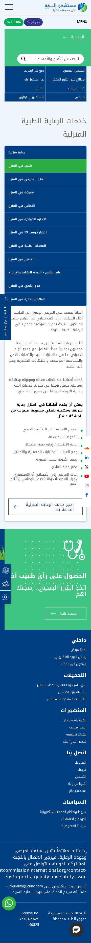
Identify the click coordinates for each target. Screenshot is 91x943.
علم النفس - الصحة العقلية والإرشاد (34, 272)
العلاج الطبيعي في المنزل (27, 179)
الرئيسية (77, 37)
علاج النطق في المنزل (24, 286)
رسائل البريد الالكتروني (70, 657)
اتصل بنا (80, 762)
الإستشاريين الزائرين (31, 97)
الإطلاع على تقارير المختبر (68, 79)
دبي (5, 299)
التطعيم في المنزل (22, 259)
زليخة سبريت (77, 727)
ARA (18, 22)
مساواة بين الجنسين (72, 692)
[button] (76, 930)
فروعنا (82, 769)
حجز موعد (33, 22)
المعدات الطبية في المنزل (27, 246)
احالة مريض (78, 650)
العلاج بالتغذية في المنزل (26, 299)
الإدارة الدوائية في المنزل (27, 219)
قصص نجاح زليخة (74, 741)
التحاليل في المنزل (21, 206)
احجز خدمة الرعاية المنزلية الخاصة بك (50, 506)
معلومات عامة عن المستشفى (66, 699)
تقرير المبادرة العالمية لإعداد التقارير (61, 685)
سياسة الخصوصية (74, 826)
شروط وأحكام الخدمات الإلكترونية (63, 812)
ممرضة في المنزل (21, 192)
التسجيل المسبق (74, 70)
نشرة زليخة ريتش (74, 720)
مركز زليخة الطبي (5, 328)
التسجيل (80, 776)
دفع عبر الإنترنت (34, 70)
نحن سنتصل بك (34, 79)
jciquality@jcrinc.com (26, 886)
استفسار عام (77, 791)
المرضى (80, 97)
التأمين (39, 88)
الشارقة (5, 310)
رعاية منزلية (16, 152)
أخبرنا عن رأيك (76, 88)
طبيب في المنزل (20, 166)
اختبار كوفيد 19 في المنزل (27, 232)
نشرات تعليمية (76, 734)
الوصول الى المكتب (73, 664)
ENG (9, 22)
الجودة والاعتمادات (73, 819)
